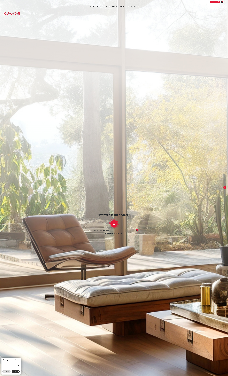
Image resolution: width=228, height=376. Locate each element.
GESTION (108, 6)
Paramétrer (6, 371)
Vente (97, 6)
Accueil (92, 6)
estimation (114, 6)
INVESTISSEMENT (122, 6)
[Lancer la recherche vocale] (114, 223)
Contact (136, 6)
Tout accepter (16, 371)
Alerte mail (130, 6)
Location (102, 6)
